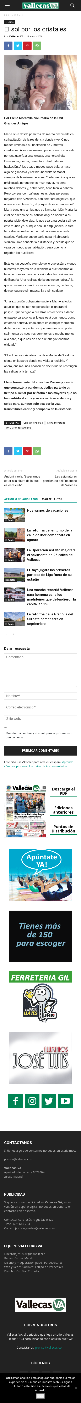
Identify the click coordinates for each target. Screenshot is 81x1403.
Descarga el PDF (63, 791)
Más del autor (52, 499)
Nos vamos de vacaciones (48, 510)
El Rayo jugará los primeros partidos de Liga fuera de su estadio (49, 574)
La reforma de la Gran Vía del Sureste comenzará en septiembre (50, 619)
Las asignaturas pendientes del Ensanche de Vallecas (60, 481)
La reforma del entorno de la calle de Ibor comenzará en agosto (49, 535)
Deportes (10, 579)
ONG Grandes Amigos (18, 427)
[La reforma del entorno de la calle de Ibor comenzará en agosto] (14, 535)
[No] (76, 1388)
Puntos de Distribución (63, 829)
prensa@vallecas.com (18, 1159)
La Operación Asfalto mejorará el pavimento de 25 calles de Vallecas (51, 555)
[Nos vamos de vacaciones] (14, 515)
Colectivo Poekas (33, 422)
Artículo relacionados (21, 499)
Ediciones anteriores (63, 810)
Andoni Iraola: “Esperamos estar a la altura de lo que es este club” (22, 481)
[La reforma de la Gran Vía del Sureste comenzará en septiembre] (14, 619)
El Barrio (19, 15)
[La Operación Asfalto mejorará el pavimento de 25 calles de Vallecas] (14, 555)
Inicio (7, 15)
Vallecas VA (16, 36)
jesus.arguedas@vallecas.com (35, 1228)
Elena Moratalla (56, 422)
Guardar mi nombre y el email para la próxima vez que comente (39, 735)
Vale (40, 1396)
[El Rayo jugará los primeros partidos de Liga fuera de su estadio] (14, 575)
